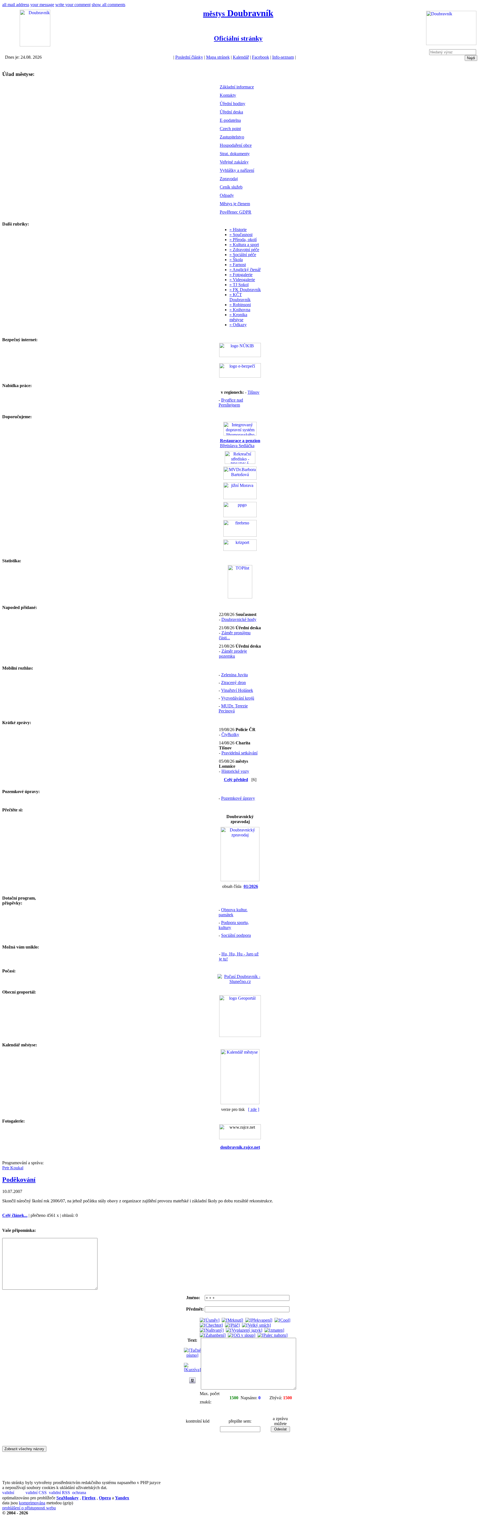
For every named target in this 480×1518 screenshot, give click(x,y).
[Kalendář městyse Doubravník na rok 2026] (240, 1102)
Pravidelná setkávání (239, 753)
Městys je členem (235, 203)
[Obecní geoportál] (240, 1035)
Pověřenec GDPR (235, 212)
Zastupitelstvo (232, 137)
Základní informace (237, 87)
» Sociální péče (242, 254)
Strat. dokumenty (235, 153)
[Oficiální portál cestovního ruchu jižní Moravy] (240, 497)
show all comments (108, 4)
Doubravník (238, 13)
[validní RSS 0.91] (60, 1492)
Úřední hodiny (232, 103)
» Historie (238, 229)
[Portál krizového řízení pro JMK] (240, 549)
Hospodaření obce (236, 145)
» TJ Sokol (239, 284)
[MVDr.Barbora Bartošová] (240, 478)
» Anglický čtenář (245, 269)
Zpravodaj (229, 178)
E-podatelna (230, 120)
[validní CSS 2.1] (37, 1492)
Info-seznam (283, 57)
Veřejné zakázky (234, 162)
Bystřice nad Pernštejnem (231, 402)
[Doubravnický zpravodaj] (240, 879)
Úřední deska (231, 112)
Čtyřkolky (230, 734)
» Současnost (240, 234)
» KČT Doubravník (240, 297)
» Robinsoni (240, 304)
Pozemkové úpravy (238, 798)
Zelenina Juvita (234, 674)
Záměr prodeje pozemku (233, 653)
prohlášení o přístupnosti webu (29, 1507)
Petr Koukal (12, 1167)
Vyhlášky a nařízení (237, 170)
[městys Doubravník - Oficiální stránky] (35, 45)
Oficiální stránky (238, 38)
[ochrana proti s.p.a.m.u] (83, 1492)
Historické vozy (235, 771)
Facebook (260, 57)
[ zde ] (253, 1109)
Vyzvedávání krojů (237, 698)
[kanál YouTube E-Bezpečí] (240, 376)
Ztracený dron (233, 682)
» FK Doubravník (245, 289)
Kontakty (228, 95)
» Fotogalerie (240, 274)
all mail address (15, 4)
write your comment (73, 4)
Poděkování (19, 1179)
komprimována (32, 1502)
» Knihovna (239, 309)
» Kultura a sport (244, 244)
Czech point (230, 128)
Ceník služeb (231, 187)
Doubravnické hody (238, 619)
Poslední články (189, 57)
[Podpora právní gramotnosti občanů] (240, 515)
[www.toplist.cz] (240, 597)
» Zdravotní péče (244, 249)
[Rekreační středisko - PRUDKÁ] (240, 462)
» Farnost (237, 264)
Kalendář (241, 57)
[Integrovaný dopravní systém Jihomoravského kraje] (240, 434)
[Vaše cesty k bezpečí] (240, 535)
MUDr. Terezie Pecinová (233, 708)
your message (42, 4)
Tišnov (253, 392)
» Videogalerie (242, 279)
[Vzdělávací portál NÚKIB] (240, 355)
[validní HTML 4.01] (13, 1492)
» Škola (236, 259)
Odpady (227, 195)
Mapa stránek (218, 57)
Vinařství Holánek (237, 690)
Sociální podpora (236, 935)
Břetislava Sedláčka (240, 443)
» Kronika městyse (238, 317)
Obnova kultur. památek (233, 912)
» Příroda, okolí (243, 239)
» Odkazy (238, 324)
